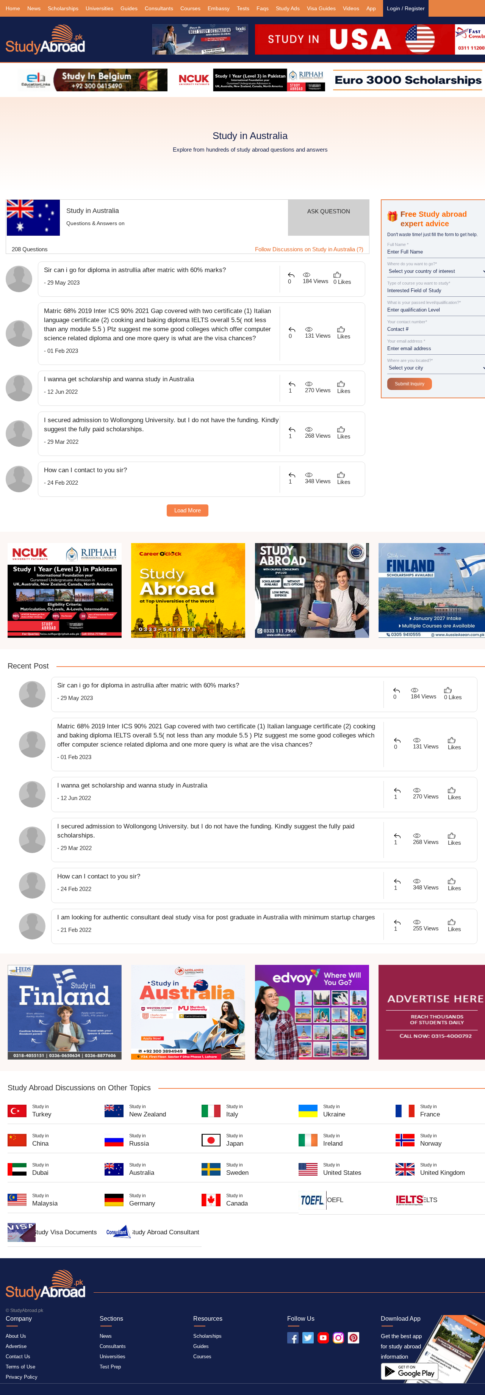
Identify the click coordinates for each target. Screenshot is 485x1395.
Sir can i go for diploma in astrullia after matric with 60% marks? (135, 270)
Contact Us (18, 1356)
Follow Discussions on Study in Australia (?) (309, 249)
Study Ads (288, 8)
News (34, 8)
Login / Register (406, 8)
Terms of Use (20, 1367)
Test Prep (110, 1367)
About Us (16, 1336)
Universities (99, 8)
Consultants (159, 8)
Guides (129, 8)
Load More (187, 510)
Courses (190, 8)
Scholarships (63, 8)
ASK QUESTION (328, 211)
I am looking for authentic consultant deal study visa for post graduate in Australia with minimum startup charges (216, 917)
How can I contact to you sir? (85, 470)
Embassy (219, 8)
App (371, 8)
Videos (351, 8)
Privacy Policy (22, 1377)
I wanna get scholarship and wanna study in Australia (119, 379)
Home (13, 8)
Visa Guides (321, 8)
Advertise (16, 1346)
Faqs (263, 8)
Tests (243, 8)
